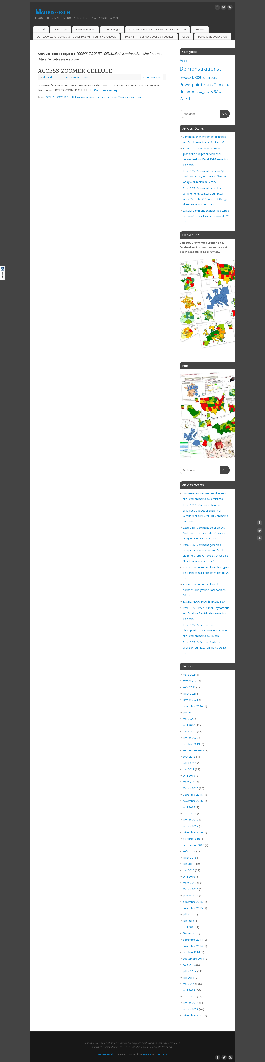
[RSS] (230, 8)
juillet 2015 (189, 914)
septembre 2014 (193, 958)
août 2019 (189, 756)
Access (65, 77)
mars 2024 (189, 674)
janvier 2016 (190, 895)
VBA (214, 91)
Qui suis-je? (60, 29)
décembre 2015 (193, 902)
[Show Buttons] (2, 279)
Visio (221, 92)
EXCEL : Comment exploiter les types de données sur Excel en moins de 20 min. (206, 216)
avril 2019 (189, 775)
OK (223, 113)
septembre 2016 (193, 845)
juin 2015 (188, 920)
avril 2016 (189, 876)
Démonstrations (85, 29)
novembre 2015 (193, 908)
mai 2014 (188, 984)
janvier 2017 (190, 826)
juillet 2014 (189, 971)
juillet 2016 (189, 857)
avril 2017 (189, 807)
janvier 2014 (190, 1009)
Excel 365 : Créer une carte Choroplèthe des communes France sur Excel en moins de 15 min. (205, 630)
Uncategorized (202, 92)
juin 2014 (188, 977)
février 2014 (190, 1002)
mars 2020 (189, 731)
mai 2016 (188, 870)
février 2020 (190, 737)
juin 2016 (188, 864)
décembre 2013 (193, 1015)
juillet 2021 (189, 693)
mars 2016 (189, 883)
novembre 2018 (193, 801)
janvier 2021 (190, 700)
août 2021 (189, 687)
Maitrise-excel (53, 11)
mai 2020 (188, 719)
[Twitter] (223, 8)
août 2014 (189, 965)
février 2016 (190, 889)
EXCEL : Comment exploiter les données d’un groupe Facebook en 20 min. (204, 590)
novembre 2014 (193, 946)
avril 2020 (189, 725)
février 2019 (190, 788)
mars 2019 (189, 782)
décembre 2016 (193, 832)
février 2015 (190, 933)
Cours (185, 36)
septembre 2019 (193, 750)
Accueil (41, 29)
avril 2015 (189, 927)
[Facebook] (217, 8)
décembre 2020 (193, 706)
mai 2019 (188, 769)
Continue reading (107, 90)
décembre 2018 (193, 794)
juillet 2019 (189, 763)
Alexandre (48, 77)
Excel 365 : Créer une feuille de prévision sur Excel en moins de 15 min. (204, 647)
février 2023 (190, 681)
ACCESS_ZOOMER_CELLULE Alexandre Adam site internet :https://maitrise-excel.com (93, 97)
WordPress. (160, 1054)
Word (185, 99)
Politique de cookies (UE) (213, 36)
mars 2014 (189, 996)
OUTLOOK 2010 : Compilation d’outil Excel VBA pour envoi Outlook (76, 36)
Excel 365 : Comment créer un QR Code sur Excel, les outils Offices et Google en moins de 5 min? (205, 176)
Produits (200, 29)
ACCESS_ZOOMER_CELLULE (75, 70)
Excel (197, 77)
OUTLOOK (210, 78)
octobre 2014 (191, 952)
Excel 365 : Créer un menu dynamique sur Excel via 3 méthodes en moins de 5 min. (206, 613)
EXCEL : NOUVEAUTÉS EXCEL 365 (204, 601)
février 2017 (190, 819)
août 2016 (189, 851)
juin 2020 (188, 712)
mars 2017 (189, 813)
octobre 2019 (191, 744)
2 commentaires (151, 77)
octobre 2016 (191, 838)
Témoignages (112, 29)
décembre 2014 (193, 939)
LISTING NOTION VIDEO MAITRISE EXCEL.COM (157, 29)
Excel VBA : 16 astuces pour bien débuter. (149, 36)
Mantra (147, 1054)
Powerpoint (191, 84)
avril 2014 (189, 990)
